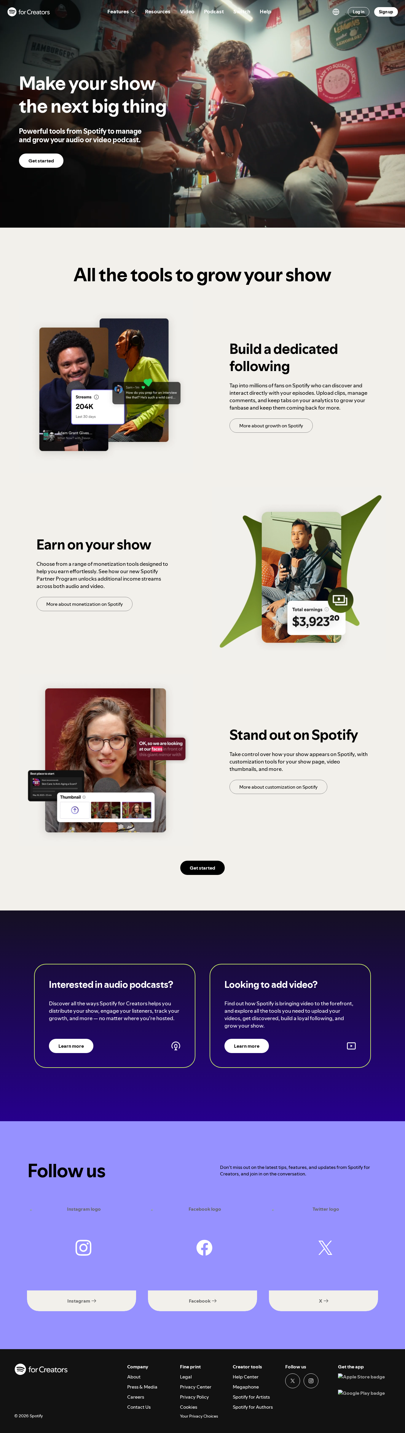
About (134, 1376)
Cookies (188, 1407)
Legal (186, 1376)
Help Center (246, 1376)
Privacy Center (195, 1387)
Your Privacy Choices (199, 1416)
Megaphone (246, 1387)
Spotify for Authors (253, 1407)
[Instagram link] (311, 1380)
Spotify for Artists (251, 1397)
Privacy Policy (194, 1397)
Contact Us (139, 1407)
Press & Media (142, 1387)
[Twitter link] (292, 1380)
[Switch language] (336, 12)
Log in (358, 12)
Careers (135, 1397)
